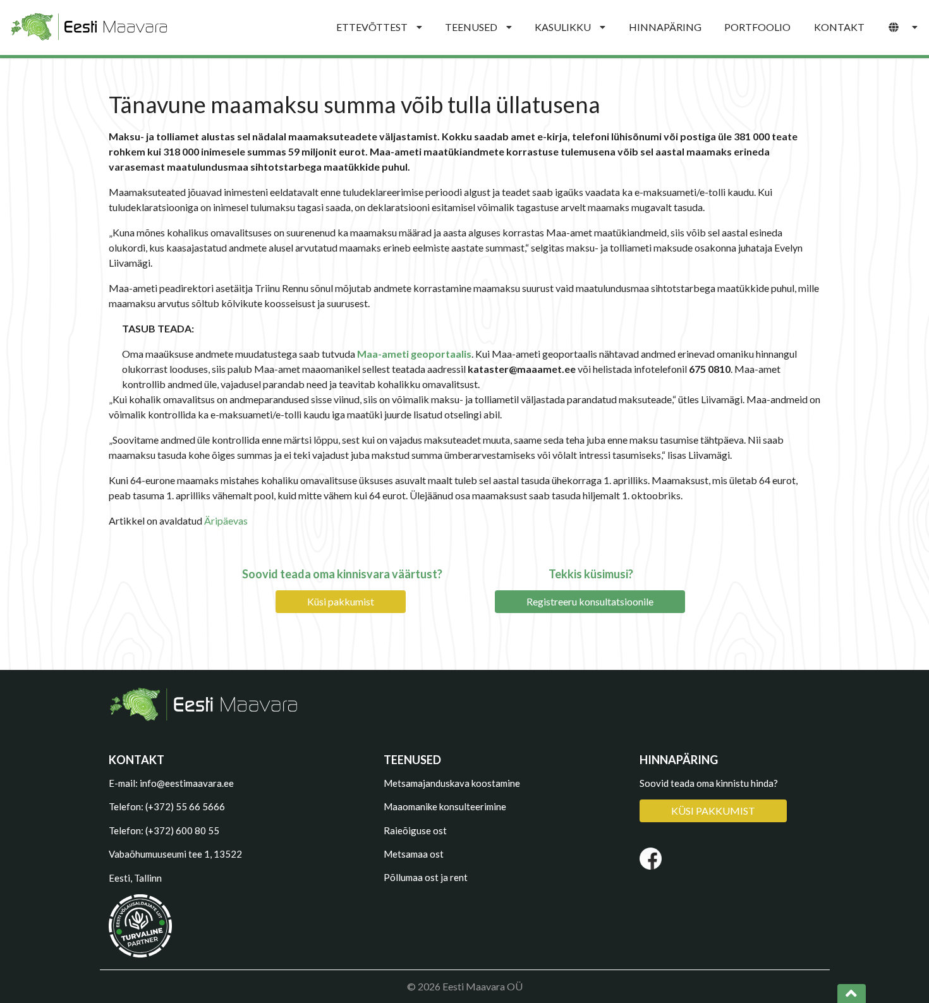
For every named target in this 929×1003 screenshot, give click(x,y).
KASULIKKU (563, 27)
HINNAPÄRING (665, 27)
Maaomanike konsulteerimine (445, 806)
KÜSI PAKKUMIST (713, 811)
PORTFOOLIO (757, 27)
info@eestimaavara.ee (187, 783)
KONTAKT (839, 27)
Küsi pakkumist (340, 601)
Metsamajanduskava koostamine (452, 783)
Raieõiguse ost (415, 830)
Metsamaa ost (414, 854)
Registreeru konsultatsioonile (589, 601)
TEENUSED (471, 27)
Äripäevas (226, 520)
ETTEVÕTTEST (372, 27)
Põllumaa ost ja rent (426, 877)
